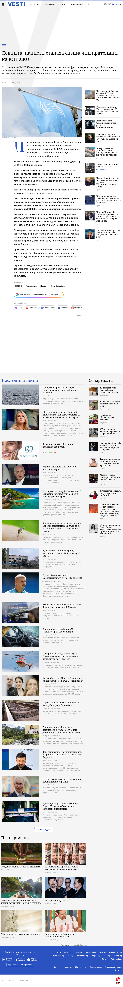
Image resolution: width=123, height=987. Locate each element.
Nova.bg (102, 952)
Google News (49, 308)
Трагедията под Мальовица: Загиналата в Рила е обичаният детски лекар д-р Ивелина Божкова (62, 730)
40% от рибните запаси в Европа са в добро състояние (110, 431)
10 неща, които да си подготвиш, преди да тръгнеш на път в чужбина (21, 901)
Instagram (78, 308)
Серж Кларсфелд (58, 286)
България (50, 4)
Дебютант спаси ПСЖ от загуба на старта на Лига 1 (110, 493)
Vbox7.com (68, 952)
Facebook (64, 308)
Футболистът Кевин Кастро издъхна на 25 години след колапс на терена (107, 110)
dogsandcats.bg (101, 169)
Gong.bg (78, 952)
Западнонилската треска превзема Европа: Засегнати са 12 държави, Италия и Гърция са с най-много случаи (62, 527)
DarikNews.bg (90, 952)
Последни (35, 4)
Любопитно (77, 4)
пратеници (32, 286)
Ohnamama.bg (82, 956)
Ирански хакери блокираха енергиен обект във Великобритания (106, 124)
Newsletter (33, 308)
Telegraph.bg (116, 959)
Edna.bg (105, 959)
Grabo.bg (106, 956)
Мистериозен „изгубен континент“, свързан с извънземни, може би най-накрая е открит (62, 494)
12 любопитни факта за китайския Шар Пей (110, 403)
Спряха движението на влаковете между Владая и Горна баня (61, 704)
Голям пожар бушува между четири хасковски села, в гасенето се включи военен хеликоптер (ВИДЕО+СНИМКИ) (110, 510)
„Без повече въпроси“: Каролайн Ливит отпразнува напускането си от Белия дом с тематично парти (61, 415)
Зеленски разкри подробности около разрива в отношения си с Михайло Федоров (63, 754)
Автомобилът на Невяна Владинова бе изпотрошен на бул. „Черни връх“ (63, 679)
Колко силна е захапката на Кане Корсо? (108, 165)
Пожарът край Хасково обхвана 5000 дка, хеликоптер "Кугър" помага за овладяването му (108, 95)
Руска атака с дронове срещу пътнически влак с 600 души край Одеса (61, 553)
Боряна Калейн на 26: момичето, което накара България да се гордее (110, 446)
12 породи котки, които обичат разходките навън (109, 389)
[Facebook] (121, 973)
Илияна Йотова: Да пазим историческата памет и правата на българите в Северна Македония (107, 216)
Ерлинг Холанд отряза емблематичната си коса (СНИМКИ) (62, 576)
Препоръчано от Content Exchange (72, 945)
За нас (56, 967)
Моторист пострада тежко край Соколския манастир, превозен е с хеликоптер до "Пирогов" (61, 656)
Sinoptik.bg (95, 956)
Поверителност (96, 967)
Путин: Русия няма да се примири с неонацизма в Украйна (62, 780)
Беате (43, 286)
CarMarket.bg (58, 956)
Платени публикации (113, 967)
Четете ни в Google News (22, 965)
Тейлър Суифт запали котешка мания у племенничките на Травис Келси (110, 462)
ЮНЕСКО (18, 286)
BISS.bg (70, 956)
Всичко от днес (43, 829)
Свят (62, 4)
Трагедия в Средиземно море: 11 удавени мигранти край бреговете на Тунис (61, 390)
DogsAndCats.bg (115, 952)
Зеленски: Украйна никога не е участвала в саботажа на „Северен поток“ (108, 137)
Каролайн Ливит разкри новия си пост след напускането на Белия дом (108, 233)
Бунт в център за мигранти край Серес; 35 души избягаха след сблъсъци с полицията (60, 806)
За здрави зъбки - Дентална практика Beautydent (58, 445)
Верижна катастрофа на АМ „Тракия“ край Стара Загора (58, 630)
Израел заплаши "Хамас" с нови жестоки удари (60, 468)
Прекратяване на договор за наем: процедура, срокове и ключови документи (106, 151)
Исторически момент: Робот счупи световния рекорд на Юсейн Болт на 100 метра (108, 199)
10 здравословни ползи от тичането (20, 866)
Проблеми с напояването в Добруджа (107, 417)
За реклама (67, 967)
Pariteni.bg (117, 956)
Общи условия (80, 967)
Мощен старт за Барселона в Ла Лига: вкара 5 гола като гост (110, 478)
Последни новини (20, 380)
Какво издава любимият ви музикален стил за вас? (60, 935)
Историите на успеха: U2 (58, 900)
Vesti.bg (16, 4)
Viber (20, 308)
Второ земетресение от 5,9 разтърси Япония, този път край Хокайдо (62, 606)
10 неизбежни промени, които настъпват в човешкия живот (61, 868)
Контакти (118, 970)
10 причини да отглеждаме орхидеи (20, 934)
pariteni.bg (99, 158)
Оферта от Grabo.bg (49, 450)
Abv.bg (58, 952)
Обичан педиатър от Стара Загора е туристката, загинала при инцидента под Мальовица (110, 529)
